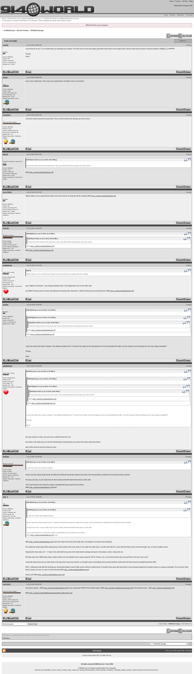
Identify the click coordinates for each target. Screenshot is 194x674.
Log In (99, 25)
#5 (190, 192)
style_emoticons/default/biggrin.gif (76, 570)
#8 (190, 304)
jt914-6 (5, 154)
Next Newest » (186, 624)
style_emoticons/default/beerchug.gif (51, 575)
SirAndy (6, 228)
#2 (190, 77)
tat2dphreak (7, 265)
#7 (190, 265)
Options (182, 41)
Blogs (191, 1)
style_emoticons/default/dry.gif (163, 588)
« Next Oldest (162, 624)
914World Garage (37, 30)
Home (171, 1)
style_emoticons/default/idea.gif (55, 588)
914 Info (184, 1)
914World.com (9, 30)
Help (166, 15)
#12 (190, 584)
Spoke (5, 77)
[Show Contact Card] (11, 71)
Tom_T (5, 497)
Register (104, 25)
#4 (190, 154)
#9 (190, 366)
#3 (190, 115)
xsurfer (5, 45)
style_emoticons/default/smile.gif (121, 291)
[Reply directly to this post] (187, 71)
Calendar (189, 15)
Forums (177, 1)
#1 (190, 45)
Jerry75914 (7, 192)
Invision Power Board (89, 655)
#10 (190, 456)
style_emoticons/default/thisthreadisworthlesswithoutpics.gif (50, 593)
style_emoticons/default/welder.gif (103, 196)
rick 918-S (7, 115)
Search (172, 15)
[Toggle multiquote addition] (180, 71)
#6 (190, 228)
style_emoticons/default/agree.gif (41, 172)
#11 (190, 497)
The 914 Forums (23, 30)
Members (180, 15)
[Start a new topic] (185, 35)
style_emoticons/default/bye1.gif (40, 487)
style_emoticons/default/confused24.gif (119, 588)
